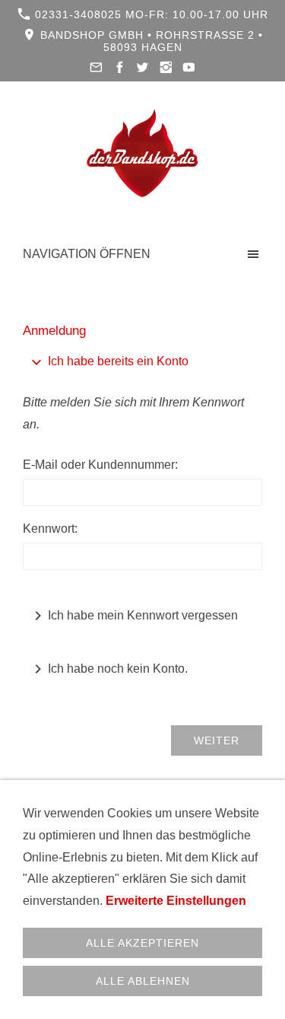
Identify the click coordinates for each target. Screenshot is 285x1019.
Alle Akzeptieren (142, 943)
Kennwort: (50, 528)
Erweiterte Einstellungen (176, 900)
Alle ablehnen (143, 981)
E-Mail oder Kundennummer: (100, 464)
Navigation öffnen (86, 253)
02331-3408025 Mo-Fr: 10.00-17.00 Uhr (149, 14)
